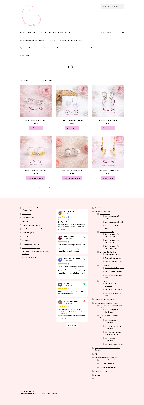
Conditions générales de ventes (32, 229)
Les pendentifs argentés (108, 360)
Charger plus (72, 325)
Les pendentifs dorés (107, 364)
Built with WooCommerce (48, 394)
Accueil (22, 32)
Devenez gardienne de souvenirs (60, 32)
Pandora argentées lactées (114, 254)
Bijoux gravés (26, 236)
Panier (93, 48)
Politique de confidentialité (31, 225)
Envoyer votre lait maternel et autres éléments (66, 40)
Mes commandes (28, 218)
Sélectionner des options (35, 178)
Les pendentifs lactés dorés (114, 222)
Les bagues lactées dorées (113, 289)
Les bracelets (104, 265)
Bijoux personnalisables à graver (44, 48)
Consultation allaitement (69, 48)
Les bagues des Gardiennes (114, 344)
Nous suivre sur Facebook (30, 244)
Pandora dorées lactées (113, 258)
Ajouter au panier (35, 128)
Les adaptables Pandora (108, 252)
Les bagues (103, 281)
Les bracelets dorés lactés (113, 271)
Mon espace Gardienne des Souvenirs (32, 40)
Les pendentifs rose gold (108, 367)
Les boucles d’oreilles (107, 232)
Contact (84, 48)
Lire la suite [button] (62, 229)
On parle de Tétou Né (29, 258)
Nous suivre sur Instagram (31, 248)
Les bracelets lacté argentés (114, 268)
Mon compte (26, 214)
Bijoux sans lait (25, 48)
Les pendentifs (105, 214)
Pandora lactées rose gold (113, 262)
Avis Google (26, 240)
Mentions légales (28, 233)
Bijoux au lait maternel (35, 32)
